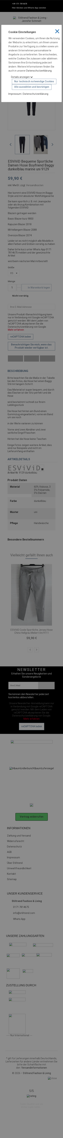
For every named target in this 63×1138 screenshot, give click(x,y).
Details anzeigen (20, 77)
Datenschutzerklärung (39, 70)
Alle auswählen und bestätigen (31, 86)
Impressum (14, 93)
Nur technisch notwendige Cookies (34, 81)
